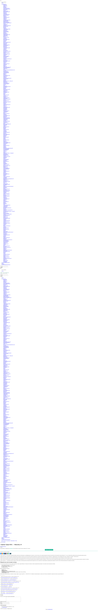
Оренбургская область (6, 104)
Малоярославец (5, 416)
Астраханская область (6, 176)
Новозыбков (5, 163)
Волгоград (5, 317)
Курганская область (6, 132)
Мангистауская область (6, 225)
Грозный (4, 223)
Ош (4, 204)
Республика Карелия (6, 215)
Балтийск (4, 80)
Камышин (5, 44)
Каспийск (5, 77)
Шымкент (5, 157)
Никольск (4, 147)
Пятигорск (5, 30)
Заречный (4, 146)
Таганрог (5, 16)
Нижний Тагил (5, 21)
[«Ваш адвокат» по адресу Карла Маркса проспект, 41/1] (8, 591)
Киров (4, 114)
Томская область (6, 129)
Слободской (5, 389)
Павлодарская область (6, 181)
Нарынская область (6, 255)
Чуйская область (5, 243)
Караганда (5, 124)
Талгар (4, 235)
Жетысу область (5, 260)
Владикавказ (5, 486)
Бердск (4, 301)
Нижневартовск (5, 71)
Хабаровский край (6, 97)
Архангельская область (6, 479)
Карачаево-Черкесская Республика (8, 506)
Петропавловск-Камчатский (7, 488)
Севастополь (5, 183)
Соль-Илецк (5, 106)
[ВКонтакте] (1, 553)
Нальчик (4, 461)
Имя (1, 602)
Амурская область (6, 159)
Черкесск (5, 232)
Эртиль (4, 337)
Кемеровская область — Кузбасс (8, 355)
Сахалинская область (6, 168)
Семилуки (5, 62)
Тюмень (5, 64)
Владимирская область (6, 86)
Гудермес (4, 224)
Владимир (5, 87)
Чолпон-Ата (5, 248)
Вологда (4, 135)
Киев (4, 152)
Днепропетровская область (7, 58)
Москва (5, 4)
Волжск (4, 441)
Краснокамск (5, 308)
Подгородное (5, 60)
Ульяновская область (6, 118)
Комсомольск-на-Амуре (6, 373)
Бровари (4, 477)
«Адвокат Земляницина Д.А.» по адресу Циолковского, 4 (9, 578)
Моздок (4, 212)
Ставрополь (5, 29)
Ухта (4, 425)
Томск (4, 130)
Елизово (4, 214)
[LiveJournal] (10, 553)
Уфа (4, 23)
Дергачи (4, 55)
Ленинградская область (6, 142)
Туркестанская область (6, 156)
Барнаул (5, 73)
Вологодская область (6, 134)
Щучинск (4, 513)
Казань (4, 326)
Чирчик (4, 257)
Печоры (4, 230)
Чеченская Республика (6, 497)
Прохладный (5, 187)
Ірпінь (4, 202)
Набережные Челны (6, 52)
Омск (4, 84)
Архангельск (5, 205)
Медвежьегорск (5, 217)
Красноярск (5, 45)
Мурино (4, 144)
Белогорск (5, 160)
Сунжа (4, 253)
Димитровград (5, 119)
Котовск (4, 172)
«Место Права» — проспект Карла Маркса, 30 (7, 592)
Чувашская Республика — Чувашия (8, 427)
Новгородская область (6, 190)
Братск (4, 41)
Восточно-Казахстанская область (8, 148)
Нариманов (5, 452)
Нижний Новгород (6, 67)
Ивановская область (6, 448)
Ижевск (4, 102)
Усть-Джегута (5, 233)
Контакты (3, 538)
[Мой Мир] (3, 553)
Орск (4, 380)
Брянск (4, 436)
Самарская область (6, 17)
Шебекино (5, 91)
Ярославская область (6, 115)
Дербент (4, 76)
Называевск (5, 360)
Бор (4, 69)
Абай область (5, 242)
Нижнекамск (5, 536)
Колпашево (5, 131)
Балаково (5, 49)
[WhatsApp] (7, 553)
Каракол (4, 522)
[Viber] (6, 553)
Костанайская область (6, 184)
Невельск (4, 170)
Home (2, 2)
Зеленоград (5, 5)
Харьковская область (6, 328)
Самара (4, 292)
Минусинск (5, 321)
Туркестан (5, 432)
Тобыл (4, 185)
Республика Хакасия (6, 470)
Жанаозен (4, 227)
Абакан (4, 196)
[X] (5, 553)
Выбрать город (4, 278)
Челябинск (5, 35)
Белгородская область (6, 89)
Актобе (4, 495)
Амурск (4, 99)
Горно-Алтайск (5, 241)
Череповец (5, 409)
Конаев (4, 511)
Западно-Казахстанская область (7, 484)
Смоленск (5, 199)
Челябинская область (6, 34)
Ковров (4, 88)
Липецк (4, 92)
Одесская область (6, 37)
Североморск (5, 109)
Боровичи (4, 466)
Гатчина (4, 418)
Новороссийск (5, 285)
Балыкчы (4, 249)
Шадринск (5, 133)
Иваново (4, 174)
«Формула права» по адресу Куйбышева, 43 (7, 583)
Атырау (4, 222)
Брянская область (6, 161)
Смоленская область (6, 198)
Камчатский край (6, 213)
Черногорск (5, 197)
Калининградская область (7, 78)
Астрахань (5, 177)
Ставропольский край (6, 303)
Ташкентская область (6, 531)
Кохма (4, 450)
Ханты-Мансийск (6, 346)
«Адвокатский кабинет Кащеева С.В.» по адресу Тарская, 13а (10, 587)
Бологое (4, 139)
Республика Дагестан (6, 75)
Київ (4, 7)
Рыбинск (4, 391)
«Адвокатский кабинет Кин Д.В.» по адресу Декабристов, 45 (10, 576)
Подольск (5, 12)
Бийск (4, 348)
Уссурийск (5, 57)
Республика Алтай (6, 515)
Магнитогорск (5, 310)
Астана (4, 155)
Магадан (4, 246)
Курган (4, 407)
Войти (3, 277)
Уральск (4, 210)
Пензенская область (6, 145)
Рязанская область (6, 126)
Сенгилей (4, 120)
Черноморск (5, 38)
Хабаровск (5, 98)
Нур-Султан (5, 50)
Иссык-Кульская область (7, 247)
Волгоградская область (6, 42)
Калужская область (6, 414)
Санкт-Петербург (6, 8)
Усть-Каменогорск (6, 423)
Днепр (4, 59)
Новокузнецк (5, 82)
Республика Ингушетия (6, 251)
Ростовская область (6, 14)
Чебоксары (5, 153)
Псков (4, 504)
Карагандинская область (7, 398)
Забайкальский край (6, 193)
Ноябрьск (5, 179)
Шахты (4, 290)
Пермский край (5, 31)
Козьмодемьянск (5, 167)
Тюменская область (6, 63)
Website (1, 603)
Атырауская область (6, 221)
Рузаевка (4, 219)
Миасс (4, 36)
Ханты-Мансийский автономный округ (9, 344)
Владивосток (5, 56)
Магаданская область (6, 520)
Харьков (5, 54)
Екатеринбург (5, 20)
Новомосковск (5, 96)
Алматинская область (6, 234)
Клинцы (4, 162)
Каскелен (4, 236)
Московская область (6, 11)
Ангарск (4, 40)
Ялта (4, 387)
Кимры (4, 138)
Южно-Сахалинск (6, 443)
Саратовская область (6, 47)
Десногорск (5, 475)
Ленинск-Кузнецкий (6, 357)
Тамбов (4, 171)
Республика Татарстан (6, 51)
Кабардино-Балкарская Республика (8, 186)
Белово (4, 259)
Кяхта (4, 123)
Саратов (5, 48)
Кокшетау (5, 238)
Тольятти (5, 18)
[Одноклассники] (2, 553)
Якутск (4, 208)
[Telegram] (9, 553)
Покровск (4, 209)
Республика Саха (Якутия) (7, 207)
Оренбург (5, 105)
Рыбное (4, 128)
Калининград (5, 353)
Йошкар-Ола (5, 166)
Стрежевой (5, 405)
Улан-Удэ (5, 396)
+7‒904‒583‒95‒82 (4, 607)
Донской (4, 371)
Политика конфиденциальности (6, 264)
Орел (4, 439)
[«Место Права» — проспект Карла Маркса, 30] (7, 593)
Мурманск (5, 382)
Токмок (4, 244)
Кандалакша (5, 108)
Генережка (11, 548)
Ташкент (5, 66)
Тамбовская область (6, 445)
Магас (4, 527)
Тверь (4, 137)
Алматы (5, 28)
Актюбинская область (6, 220)
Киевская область (6, 201)
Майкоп (4, 195)
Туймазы (4, 299)
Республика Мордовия (6, 218)
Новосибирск (5, 26)
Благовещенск (5, 434)
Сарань (4, 400)
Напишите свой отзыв (3, 601)
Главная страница (3, 540)
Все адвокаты (8, 540)
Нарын (4, 256)
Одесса (4, 312)
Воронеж (5, 61)
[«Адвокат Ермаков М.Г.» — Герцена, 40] (6, 586)
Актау (4, 226)
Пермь (4, 32)
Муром (4, 362)
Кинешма (4, 175)
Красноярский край (6, 319)
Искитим (4, 27)
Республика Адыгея (6, 194)
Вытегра (4, 136)
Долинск (4, 169)
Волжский (5, 43)
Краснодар (5, 9)
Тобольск (5, 339)
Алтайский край (6, 72)
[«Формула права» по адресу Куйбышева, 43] (7, 584)
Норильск (5, 46)
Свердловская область (6, 294)
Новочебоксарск (5, 154)
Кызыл (4, 228)
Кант (4, 245)
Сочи (4, 10)
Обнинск (5, 141)
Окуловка (4, 192)
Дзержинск (5, 68)
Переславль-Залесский (6, 117)
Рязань (4, 127)
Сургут (4, 70)
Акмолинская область (6, 237)
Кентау (4, 158)
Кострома (5, 189)
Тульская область (6, 369)
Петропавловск (5, 240)
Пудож (4, 216)
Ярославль (5, 116)
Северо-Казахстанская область (7, 239)
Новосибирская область (7, 25)
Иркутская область (6, 39)
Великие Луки (5, 231)
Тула (4, 95)
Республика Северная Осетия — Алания (9, 211)
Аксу (4, 457)
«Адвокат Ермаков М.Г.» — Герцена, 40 (7, 585)
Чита (4, 468)
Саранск (4, 493)
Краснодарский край (6, 283)
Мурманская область (6, 107)
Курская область (6, 100)
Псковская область (6, 229)
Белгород (5, 364)
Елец (4, 93)
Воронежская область (6, 335)
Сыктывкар (5, 150)
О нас (2, 263)
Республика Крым (6, 110)
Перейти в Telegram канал (49, 549)
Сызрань (4, 19)
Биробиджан (5, 250)
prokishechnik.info (50, 609)
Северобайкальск (5, 122)
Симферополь (5, 111)
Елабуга (4, 53)
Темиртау (5, 125)
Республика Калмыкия (6, 254)
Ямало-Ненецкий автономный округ (8, 178)
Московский (5, 281)
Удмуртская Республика (7, 101)
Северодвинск (5, 206)
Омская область (6, 83)
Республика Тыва (6, 502)
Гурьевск (4, 79)
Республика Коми (6, 149)
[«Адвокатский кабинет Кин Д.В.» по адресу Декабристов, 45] (9, 577)
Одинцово (5, 13)
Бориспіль (5, 203)
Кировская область (6, 113)
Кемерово (5, 81)
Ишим (4, 65)
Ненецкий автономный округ (7, 258)
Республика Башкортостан (7, 22)
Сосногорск (5, 151)
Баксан (4, 188)
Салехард (5, 180)
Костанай (5, 459)
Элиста (4, 529)
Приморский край (6, 330)
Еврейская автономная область (7, 524)
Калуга (4, 140)
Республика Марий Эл (6, 165)
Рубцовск (5, 74)
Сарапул (4, 378)
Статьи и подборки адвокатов (6, 262)
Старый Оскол (5, 90)
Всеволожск (5, 143)
